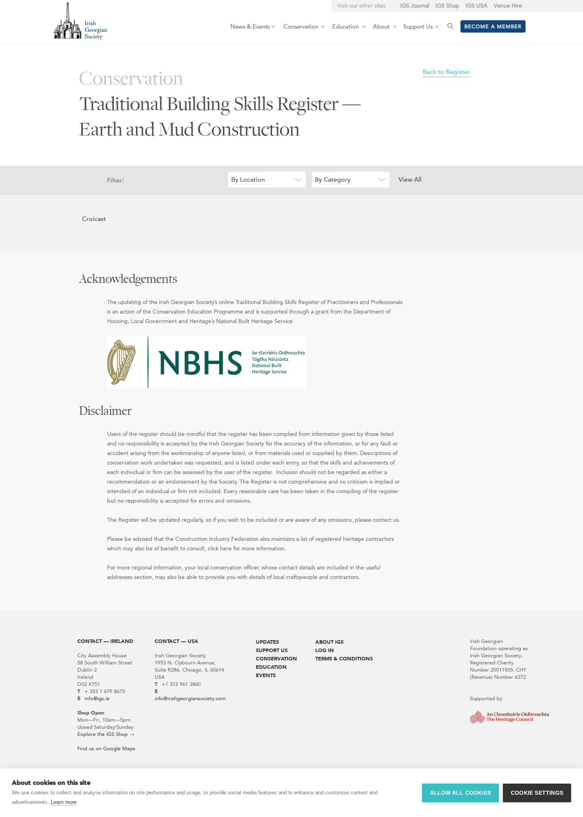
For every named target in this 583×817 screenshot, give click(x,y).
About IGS (329, 642)
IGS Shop (447, 5)
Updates (267, 642)
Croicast (94, 219)
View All (410, 179)
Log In (324, 650)
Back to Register (446, 72)
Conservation (276, 659)
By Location (248, 179)
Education (271, 667)
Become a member (493, 26)
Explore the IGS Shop (102, 734)
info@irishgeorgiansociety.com (190, 698)
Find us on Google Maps (106, 748)
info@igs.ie (96, 698)
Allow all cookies (460, 793)
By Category (333, 179)
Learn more (64, 802)
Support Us (272, 650)
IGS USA (476, 5)
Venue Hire (508, 5)
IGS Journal (414, 5)
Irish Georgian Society (80, 21)
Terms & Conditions (344, 659)
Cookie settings (537, 793)
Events (266, 675)
